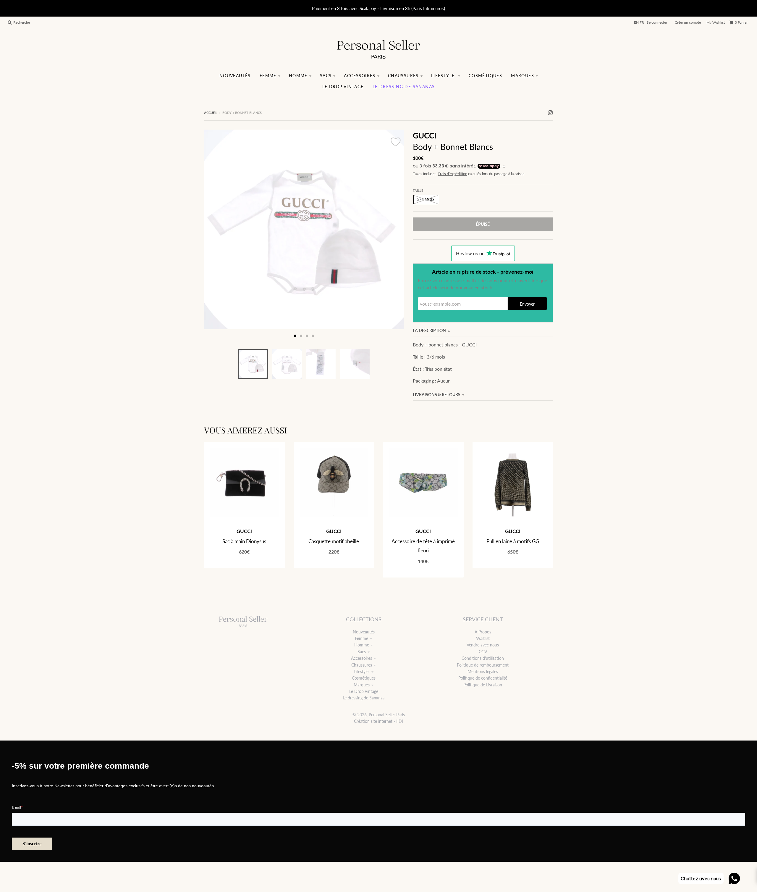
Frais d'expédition (452, 174)
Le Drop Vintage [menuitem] (343, 86)
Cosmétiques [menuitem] (485, 75)
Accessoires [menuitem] (359, 75)
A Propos (483, 631)
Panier (741, 22)
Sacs (362, 651)
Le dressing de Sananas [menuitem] (404, 86)
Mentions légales (483, 671)
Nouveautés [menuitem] (235, 75)
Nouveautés (364, 631)
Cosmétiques (364, 677)
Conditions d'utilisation (483, 658)
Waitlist (483, 638)
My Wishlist (715, 22)
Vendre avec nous (483, 644)
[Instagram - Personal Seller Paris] (550, 112)
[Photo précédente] (214, 235)
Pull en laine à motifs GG (512, 541)
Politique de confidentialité (482, 677)
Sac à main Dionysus (244, 541)
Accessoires (361, 658)
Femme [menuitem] (268, 75)
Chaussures (361, 664)
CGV (483, 651)
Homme (361, 644)
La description (429, 330)
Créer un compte (688, 22)
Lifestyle (362, 671)
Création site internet (373, 721)
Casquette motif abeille (333, 541)
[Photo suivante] (393, 235)
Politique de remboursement (483, 664)
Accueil (210, 112)
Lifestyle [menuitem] (443, 75)
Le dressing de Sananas (363, 697)
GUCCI (424, 135)
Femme (361, 638)
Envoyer (527, 304)
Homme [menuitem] (298, 75)
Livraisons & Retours (436, 394)
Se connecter (657, 22)
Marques (362, 684)
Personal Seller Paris (387, 714)
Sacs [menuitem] (326, 75)
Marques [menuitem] (522, 75)
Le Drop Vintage (363, 691)
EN (636, 22)
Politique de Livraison (482, 684)
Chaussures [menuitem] (403, 75)
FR (642, 22)
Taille (418, 190)
